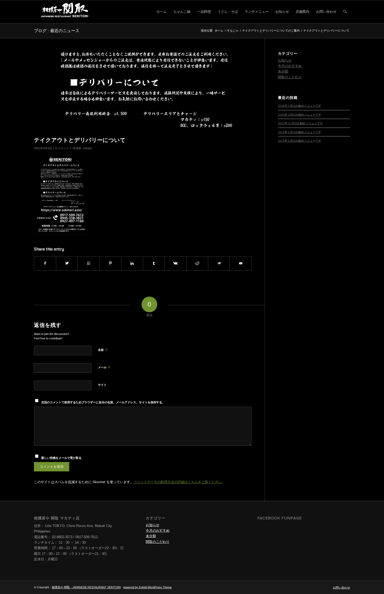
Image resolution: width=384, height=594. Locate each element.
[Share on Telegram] (219, 263)
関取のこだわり (290, 77)
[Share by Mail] (240, 263)
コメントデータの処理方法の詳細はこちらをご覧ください (177, 482)
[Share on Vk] (175, 263)
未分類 (283, 71)
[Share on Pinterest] (110, 263)
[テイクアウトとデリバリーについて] (143, 92)
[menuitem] (161, 11)
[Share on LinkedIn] (132, 263)
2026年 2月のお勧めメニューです (299, 114)
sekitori (87, 148)
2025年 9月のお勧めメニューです (299, 132)
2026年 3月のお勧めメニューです (299, 105)
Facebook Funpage (279, 518)
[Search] (345, 11)
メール (104, 367)
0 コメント (62, 148)
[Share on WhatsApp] (88, 263)
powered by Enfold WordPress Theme (147, 587)
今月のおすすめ (290, 66)
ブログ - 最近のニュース (56, 30)
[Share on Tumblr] (154, 263)
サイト (102, 384)
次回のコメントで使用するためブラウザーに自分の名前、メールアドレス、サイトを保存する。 (103, 402)
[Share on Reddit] (197, 263)
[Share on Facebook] (45, 263)
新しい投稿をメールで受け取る (61, 457)
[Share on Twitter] (67, 263)
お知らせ (285, 60)
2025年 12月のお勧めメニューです (300, 123)
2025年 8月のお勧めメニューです (299, 140)
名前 (103, 350)
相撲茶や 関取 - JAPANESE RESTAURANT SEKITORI (86, 587)
